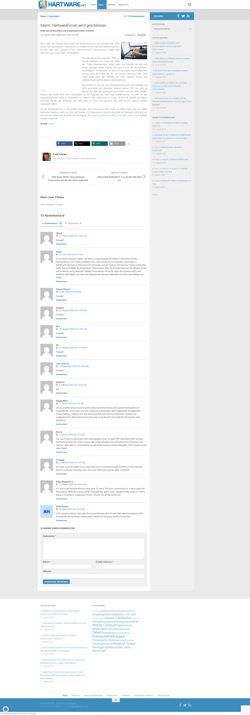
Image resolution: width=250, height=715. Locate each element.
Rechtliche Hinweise (143, 695)
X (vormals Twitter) (125, 115)
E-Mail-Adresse (104, 562)
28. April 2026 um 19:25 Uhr (72, 509)
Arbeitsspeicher (108, 610)
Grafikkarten (123, 617)
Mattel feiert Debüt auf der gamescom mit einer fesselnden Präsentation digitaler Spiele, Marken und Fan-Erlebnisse (62, 675)
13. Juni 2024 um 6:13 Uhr (71, 254)
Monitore (126, 625)
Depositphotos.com (79, 706)
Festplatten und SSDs (123, 614)
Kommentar (49, 536)
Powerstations (122, 633)
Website (47, 571)
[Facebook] (178, 16)
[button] (64, 143)
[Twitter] (183, 16)
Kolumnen (135, 618)
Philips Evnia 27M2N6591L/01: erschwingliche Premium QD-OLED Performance (166, 46)
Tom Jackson (62, 363)
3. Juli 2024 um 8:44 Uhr (70, 292)
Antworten (61, 244)
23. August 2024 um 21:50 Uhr (73, 347)
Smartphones (101, 643)
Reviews (111, 4)
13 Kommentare (136, 16)
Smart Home (127, 640)
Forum (51, 123)
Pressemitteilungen (108, 636)
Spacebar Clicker (162, 135)
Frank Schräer (72, 35)
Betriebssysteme (126, 610)
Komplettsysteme (103, 621)
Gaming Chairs (97, 618)
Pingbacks (74, 223)
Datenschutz (163, 695)
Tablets (127, 647)
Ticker (93, 4)
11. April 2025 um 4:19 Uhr (71, 403)
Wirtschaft (99, 650)
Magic (59, 252)
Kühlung (119, 621)
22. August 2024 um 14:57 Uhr (73, 329)
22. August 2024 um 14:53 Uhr (73, 310)
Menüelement (63, 4)
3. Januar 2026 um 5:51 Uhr (72, 434)
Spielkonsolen (114, 647)
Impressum (123, 4)
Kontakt (126, 695)
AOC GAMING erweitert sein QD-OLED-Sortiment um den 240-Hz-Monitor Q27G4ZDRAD (170, 86)
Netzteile (113, 629)
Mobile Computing (106, 625)
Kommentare (53, 223)
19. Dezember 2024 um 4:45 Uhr (74, 366)
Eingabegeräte (101, 614)
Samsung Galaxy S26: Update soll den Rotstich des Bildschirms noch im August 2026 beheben (171, 101)
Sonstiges (54, 16)
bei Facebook (104, 115)
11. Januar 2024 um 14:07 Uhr (73, 236)
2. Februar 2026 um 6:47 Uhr (72, 462)
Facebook (141, 35)
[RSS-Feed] (188, 16)
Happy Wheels (63, 289)
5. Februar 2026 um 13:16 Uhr (73, 484)
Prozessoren (100, 640)
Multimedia (100, 628)
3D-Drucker (96, 611)
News (101, 4)
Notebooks (108, 632)
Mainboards (131, 621)
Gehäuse (109, 617)
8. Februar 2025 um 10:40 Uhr (73, 385)
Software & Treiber (123, 643)
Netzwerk (124, 629)
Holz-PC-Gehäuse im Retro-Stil (175, 159)
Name (46, 562)
